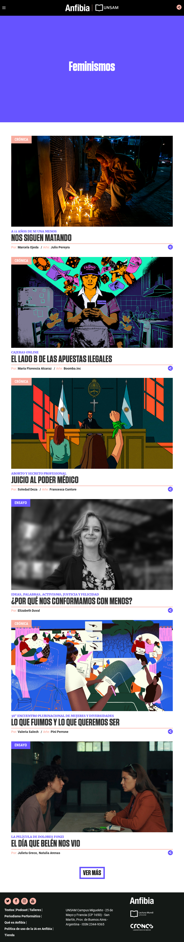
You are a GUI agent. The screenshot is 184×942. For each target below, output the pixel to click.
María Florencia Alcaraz (35, 368)
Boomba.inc (72, 368)
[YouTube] (33, 901)
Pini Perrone (59, 732)
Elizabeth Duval (29, 610)
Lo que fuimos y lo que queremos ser (65, 722)
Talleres (35, 910)
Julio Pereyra (60, 247)
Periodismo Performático (22, 916)
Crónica (21, 139)
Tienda (9, 935)
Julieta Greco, (28, 853)
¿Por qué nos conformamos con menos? (71, 601)
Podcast (22, 910)
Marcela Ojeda (28, 247)
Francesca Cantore (63, 489)
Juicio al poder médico (45, 480)
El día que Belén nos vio (45, 844)
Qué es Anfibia (14, 922)
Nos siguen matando (41, 238)
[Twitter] (7, 901)
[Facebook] (16, 901)
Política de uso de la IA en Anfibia (28, 929)
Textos (9, 910)
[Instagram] (24, 901)
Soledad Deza (27, 489)
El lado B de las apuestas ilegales (61, 359)
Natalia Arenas (49, 853)
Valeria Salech (28, 732)
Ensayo (21, 503)
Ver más (92, 872)
